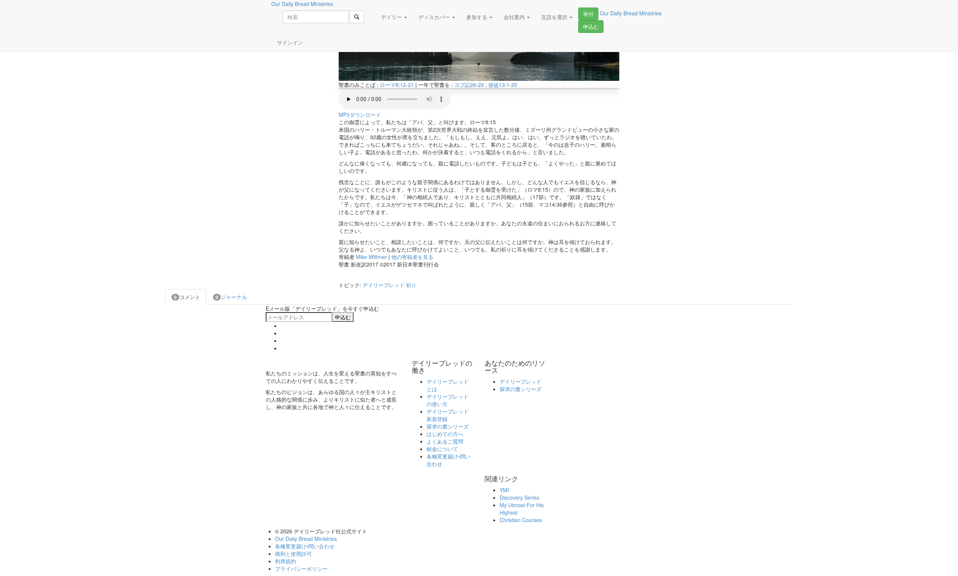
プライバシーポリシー (301, 568)
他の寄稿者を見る (412, 256)
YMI (504, 490)
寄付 (588, 14)
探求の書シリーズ (448, 426)
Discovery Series (519, 497)
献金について (442, 448)
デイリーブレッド (384, 285)
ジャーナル (231, 297)
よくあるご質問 (445, 441)
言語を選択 (555, 17)
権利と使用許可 (293, 553)
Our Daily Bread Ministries (306, 538)
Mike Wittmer (371, 256)
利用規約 (285, 561)
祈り (411, 285)
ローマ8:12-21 (397, 84)
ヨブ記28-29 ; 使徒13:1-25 (485, 84)
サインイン (290, 42)
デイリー (392, 17)
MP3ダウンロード (360, 114)
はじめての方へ (445, 434)
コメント (187, 297)
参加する (477, 17)
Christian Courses (521, 520)
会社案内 (515, 17)
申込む (591, 26)
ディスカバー (434, 17)
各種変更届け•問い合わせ (305, 546)
